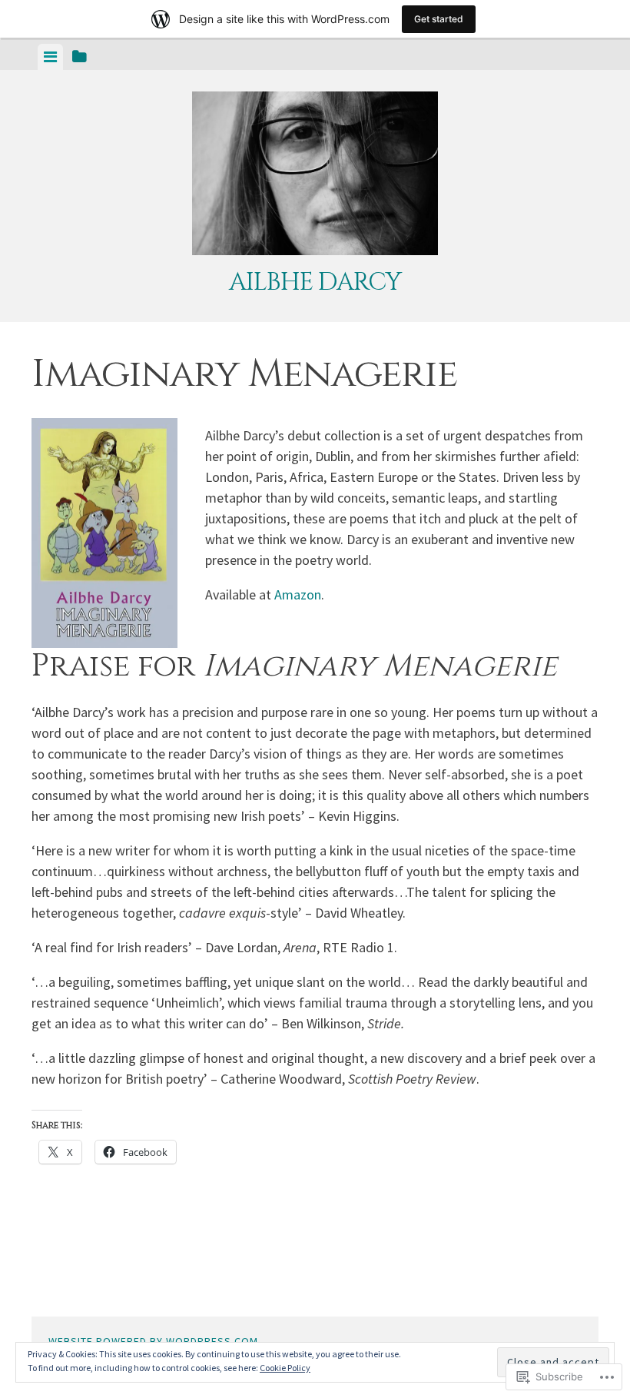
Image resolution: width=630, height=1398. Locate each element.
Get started (438, 19)
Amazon (297, 594)
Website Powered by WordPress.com (153, 1341)
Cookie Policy (285, 1367)
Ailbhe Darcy (315, 282)
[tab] (50, 57)
